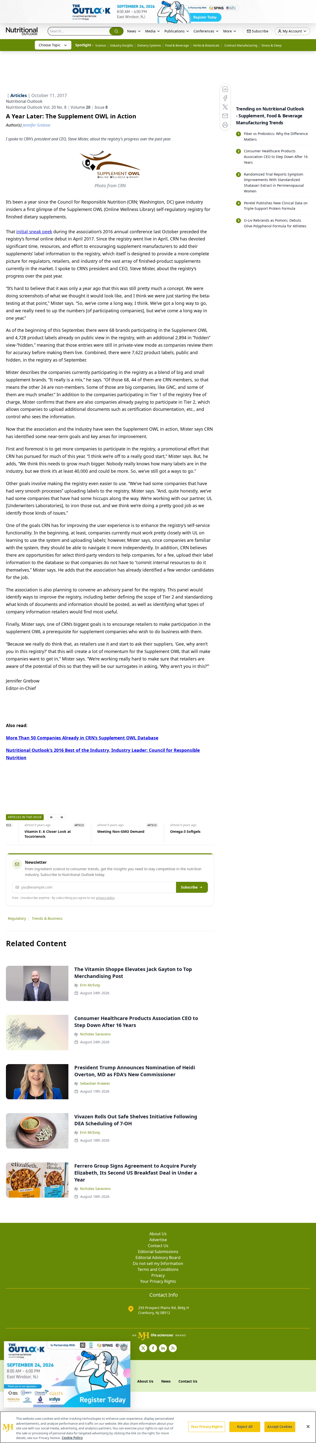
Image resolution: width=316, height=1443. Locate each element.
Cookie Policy (72, 1438)
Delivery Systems (149, 45)
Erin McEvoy (90, 985)
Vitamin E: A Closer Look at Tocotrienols (29, 834)
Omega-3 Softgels (166, 831)
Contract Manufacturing (240, 45)
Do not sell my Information (158, 1263)
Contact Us (158, 1245)
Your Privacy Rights (158, 1281)
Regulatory (17, 918)
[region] (158, 1427)
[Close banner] (309, 6)
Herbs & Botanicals (206, 45)
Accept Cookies (279, 1426)
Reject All (245, 1426)
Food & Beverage (177, 45)
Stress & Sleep (271, 45)
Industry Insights (121, 45)
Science (100, 45)
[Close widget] (123, 1347)
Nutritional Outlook (24, 101)
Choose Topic (49, 45)
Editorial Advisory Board (158, 1257)
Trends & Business (47, 918)
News (131, 31)
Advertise (158, 1239)
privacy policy (105, 898)
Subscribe (189, 887)
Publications (174, 31)
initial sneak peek (34, 232)
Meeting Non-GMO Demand (102, 831)
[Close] (308, 1426)
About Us (158, 1233)
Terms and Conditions (158, 1269)
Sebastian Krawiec (95, 1083)
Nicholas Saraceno (95, 1034)
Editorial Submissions (158, 1251)
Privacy (158, 1275)
